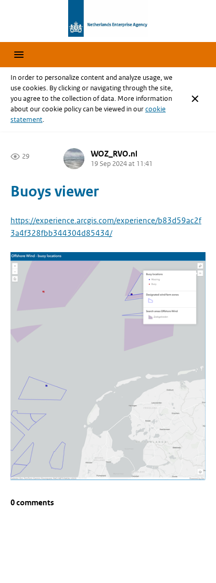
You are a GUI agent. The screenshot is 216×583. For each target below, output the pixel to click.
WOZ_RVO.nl (114, 154)
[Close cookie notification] (195, 98)
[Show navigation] (18, 54)
